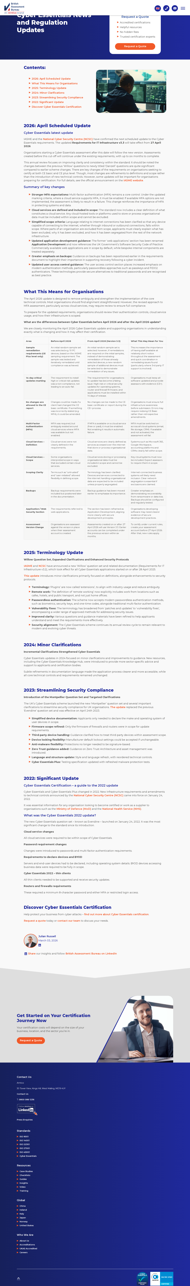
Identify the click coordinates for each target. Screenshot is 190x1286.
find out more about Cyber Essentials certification (116, 914)
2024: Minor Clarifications (48, 92)
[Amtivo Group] (25, 1279)
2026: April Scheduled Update (51, 78)
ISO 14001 (24, 1140)
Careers (24, 1252)
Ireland (23, 1210)
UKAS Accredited (28, 1248)
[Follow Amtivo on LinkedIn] (41, 1110)
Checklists (25, 1175)
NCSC (42, 566)
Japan (23, 1217)
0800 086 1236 (26, 1099)
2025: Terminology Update (49, 88)
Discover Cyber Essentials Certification (57, 106)
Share (32, 953)
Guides (23, 1179)
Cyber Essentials (28, 1156)
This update (31, 575)
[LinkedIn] (39, 945)
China (23, 1206)
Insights (24, 1183)
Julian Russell (47, 936)
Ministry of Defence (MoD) (73, 808)
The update (117, 707)
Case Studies (26, 1171)
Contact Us (22, 1094)
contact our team (68, 920)
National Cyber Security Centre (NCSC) (68, 139)
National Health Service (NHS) (121, 808)
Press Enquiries (25, 1119)
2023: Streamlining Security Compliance (57, 97)
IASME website (133, 180)
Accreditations (27, 1244)
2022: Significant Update (48, 102)
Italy (22, 1214)
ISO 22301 (25, 1144)
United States (27, 1225)
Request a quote (35, 920)
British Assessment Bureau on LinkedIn (91, 953)
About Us (24, 1241)
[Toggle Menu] (183, 8)
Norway (24, 1221)
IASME (28, 566)
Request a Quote (135, 46)
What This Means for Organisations (55, 83)
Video (23, 1187)
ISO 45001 (25, 1152)
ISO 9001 (24, 1136)
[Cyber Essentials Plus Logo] (142, 1279)
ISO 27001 (25, 1148)
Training (24, 1191)
